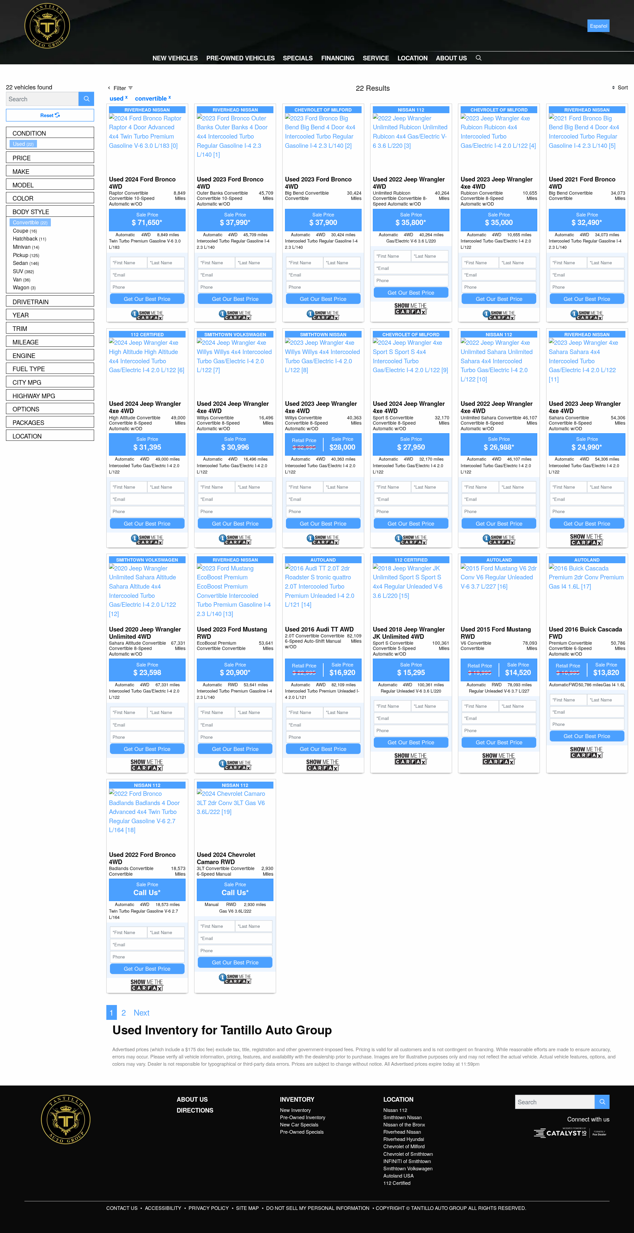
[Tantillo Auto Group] (47, 24)
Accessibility (164, 1207)
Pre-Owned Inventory (302, 1117)
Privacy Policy (209, 1207)
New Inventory (295, 1109)
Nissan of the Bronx (404, 1124)
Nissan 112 (395, 1109)
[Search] (86, 99)
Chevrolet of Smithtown (408, 1153)
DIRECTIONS (195, 1110)
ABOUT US (192, 1099)
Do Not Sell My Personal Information (318, 1207)
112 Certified (396, 1182)
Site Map (248, 1207)
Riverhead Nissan (402, 1131)
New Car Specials (299, 1124)
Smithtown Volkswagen (408, 1168)
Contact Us (122, 1207)
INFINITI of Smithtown (407, 1160)
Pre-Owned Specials (302, 1131)
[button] (175, 57)
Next (142, 1012)
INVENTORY (297, 1099)
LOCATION (398, 1099)
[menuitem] (52, 144)
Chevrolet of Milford (404, 1146)
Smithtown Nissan (402, 1117)
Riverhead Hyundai (403, 1138)
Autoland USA (398, 1175)
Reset (47, 115)
